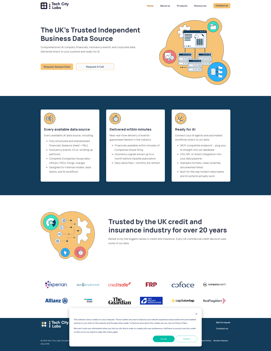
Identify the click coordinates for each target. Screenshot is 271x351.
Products (182, 5)
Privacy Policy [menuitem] (204, 340)
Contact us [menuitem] (222, 328)
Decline (186, 339)
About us (165, 5)
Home (150, 5)
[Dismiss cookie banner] (196, 314)
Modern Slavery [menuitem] (220, 340)
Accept (163, 339)
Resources (200, 5)
